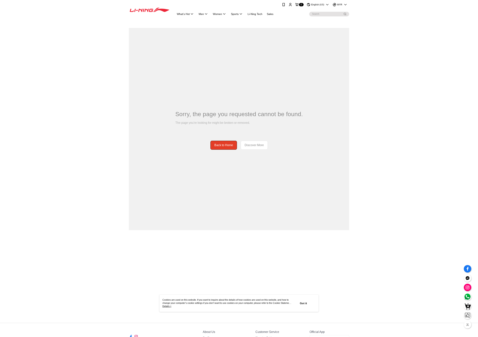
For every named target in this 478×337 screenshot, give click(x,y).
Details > (166, 306)
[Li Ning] (149, 10)
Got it (303, 303)
